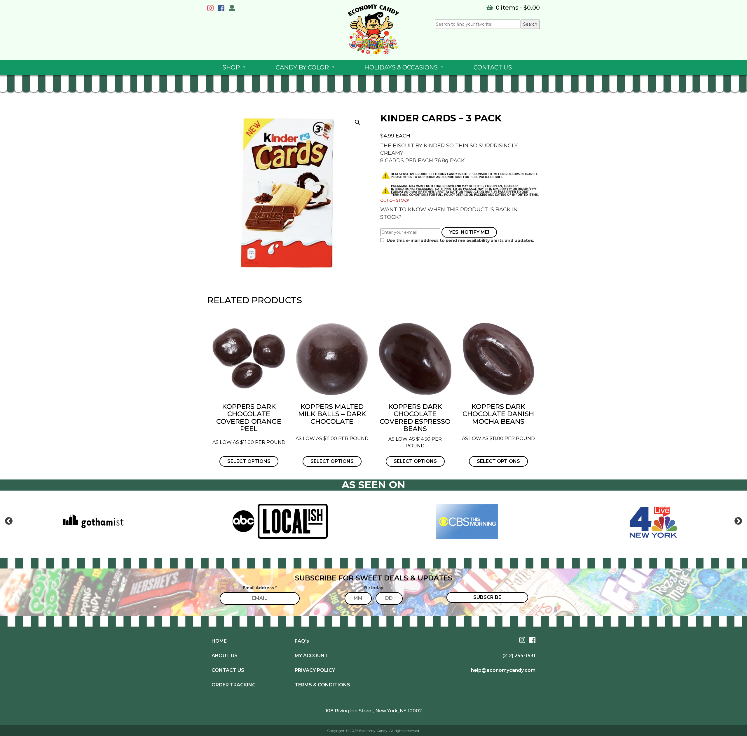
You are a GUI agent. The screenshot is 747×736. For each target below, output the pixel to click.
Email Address (260, 587)
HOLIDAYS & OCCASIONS (405, 69)
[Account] (232, 9)
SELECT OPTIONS (248, 461)
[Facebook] (222, 9)
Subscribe (487, 597)
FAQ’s (302, 641)
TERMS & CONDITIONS (322, 685)
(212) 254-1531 (518, 655)
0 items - (517, 7)
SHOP (235, 69)
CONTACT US (493, 67)
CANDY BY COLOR (306, 69)
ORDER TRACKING (234, 685)
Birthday (373, 587)
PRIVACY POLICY (315, 670)
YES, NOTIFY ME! (469, 232)
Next (738, 521)
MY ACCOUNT (311, 655)
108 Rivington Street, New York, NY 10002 (373, 711)
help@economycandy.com (503, 670)
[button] (357, 122)
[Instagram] (212, 9)
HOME (219, 641)
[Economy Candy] (373, 30)
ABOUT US (225, 655)
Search (530, 24)
